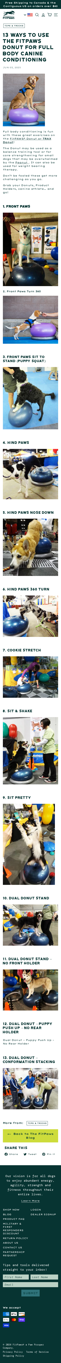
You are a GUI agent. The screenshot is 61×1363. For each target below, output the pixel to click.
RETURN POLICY (15, 1238)
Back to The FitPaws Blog (33, 1135)
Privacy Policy (13, 1352)
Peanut (21, 162)
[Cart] (50, 15)
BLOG (7, 1214)
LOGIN (35, 1209)
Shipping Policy (13, 1355)
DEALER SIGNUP (43, 1214)
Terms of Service (37, 1352)
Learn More (30, 1200)
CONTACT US (12, 1247)
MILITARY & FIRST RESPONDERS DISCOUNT (13, 1228)
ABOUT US (10, 1242)
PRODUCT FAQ (14, 1219)
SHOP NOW (11, 1209)
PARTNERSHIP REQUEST (14, 1254)
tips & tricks (14, 26)
